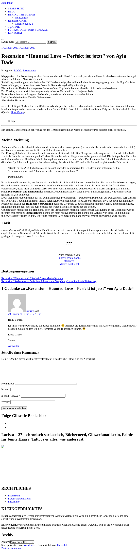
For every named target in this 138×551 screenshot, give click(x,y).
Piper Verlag (17, 112)
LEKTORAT (15, 32)
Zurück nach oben (11, 548)
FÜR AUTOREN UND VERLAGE (28, 29)
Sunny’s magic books (69, 257)
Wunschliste (21, 17)
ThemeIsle (62, 545)
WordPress (29, 545)
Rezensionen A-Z (24, 23)
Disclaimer (14, 501)
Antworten (14, 346)
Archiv (5, 541)
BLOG (12, 11)
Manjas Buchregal (69, 264)
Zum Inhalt (7, 2)
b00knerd (69, 261)
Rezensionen (29, 70)
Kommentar (7, 383)
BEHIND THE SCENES (22, 14)
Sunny (30, 311)
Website (5, 401)
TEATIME (14, 26)
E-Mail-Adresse (10, 395)
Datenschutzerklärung (19, 498)
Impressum (14, 495)
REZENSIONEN (17, 20)
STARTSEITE (16, 8)
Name (5, 389)
